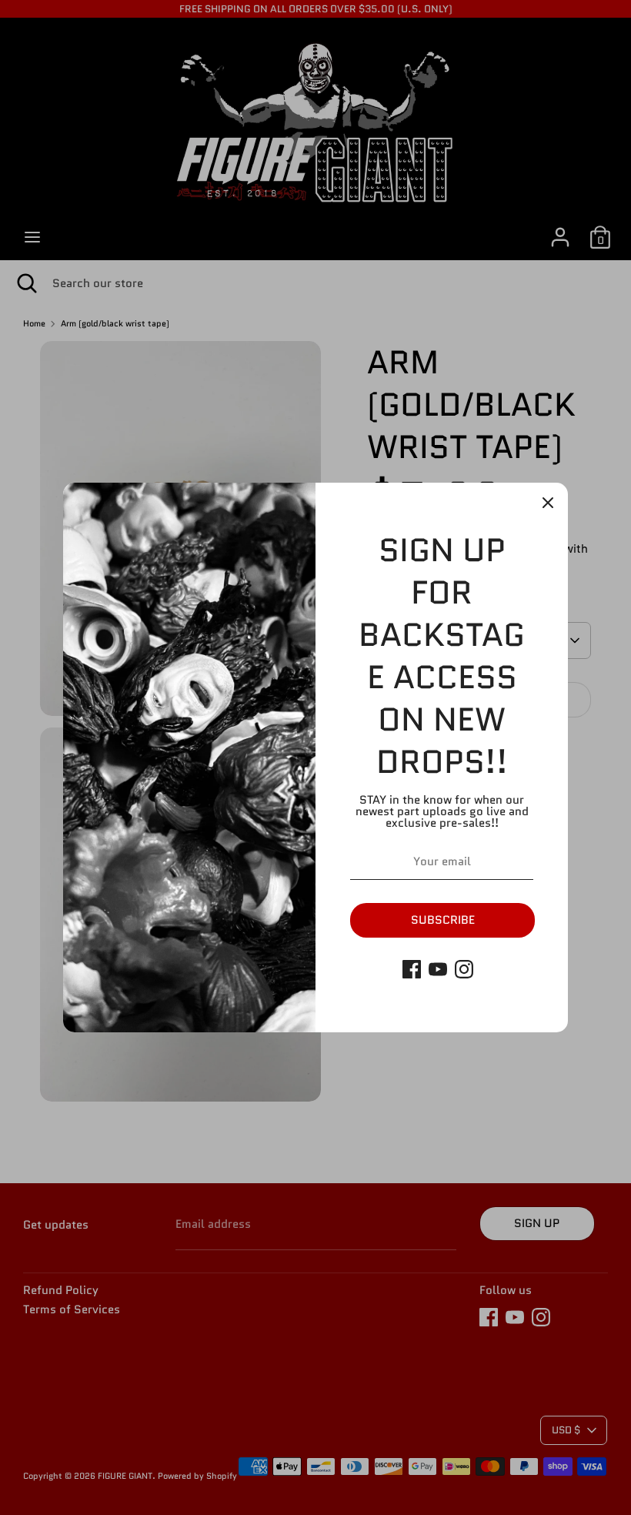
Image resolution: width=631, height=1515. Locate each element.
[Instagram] (464, 969)
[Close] (548, 503)
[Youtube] (438, 969)
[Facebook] (411, 969)
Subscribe (443, 919)
